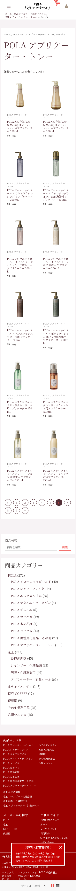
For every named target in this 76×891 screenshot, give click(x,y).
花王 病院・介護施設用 (15, 801)
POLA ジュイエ (11, 763)
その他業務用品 (47, 758)
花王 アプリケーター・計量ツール (21, 805)
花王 (5, 824)
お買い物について (49, 820)
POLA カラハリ (11, 767)
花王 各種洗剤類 (11, 792)
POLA (16, 34)
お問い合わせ (47, 842)
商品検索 (11, 540)
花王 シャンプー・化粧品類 (17, 796)
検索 (65, 547)
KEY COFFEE (46, 749)
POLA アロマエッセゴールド (18, 745)
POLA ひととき (11, 776)
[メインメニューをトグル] (9, 6)
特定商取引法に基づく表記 (54, 838)
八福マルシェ (46, 763)
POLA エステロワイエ (15, 754)
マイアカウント (48, 829)
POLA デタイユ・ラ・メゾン (18, 758)
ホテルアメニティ (48, 745)
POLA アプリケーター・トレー (37, 34)
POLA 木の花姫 (11, 772)
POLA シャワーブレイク (15, 749)
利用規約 (45, 833)
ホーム (7, 34)
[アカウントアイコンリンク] (66, 6)
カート (43, 824)
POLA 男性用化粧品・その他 (18, 781)
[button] (60, 847)
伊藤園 (42, 754)
